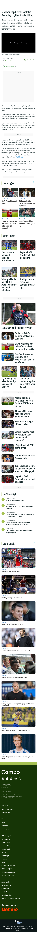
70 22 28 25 (28, 926)
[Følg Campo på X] (20, 778)
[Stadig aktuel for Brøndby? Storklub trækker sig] (27, 272)
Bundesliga (5, 856)
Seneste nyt (6, 812)
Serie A (4, 859)
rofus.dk (25, 928)
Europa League (7, 869)
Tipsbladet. (19, 157)
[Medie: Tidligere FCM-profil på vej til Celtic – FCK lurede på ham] (8, 401)
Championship (6, 849)
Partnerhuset (11, 796)
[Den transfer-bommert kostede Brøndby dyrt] (9, 245)
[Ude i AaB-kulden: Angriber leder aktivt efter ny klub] (27, 371)
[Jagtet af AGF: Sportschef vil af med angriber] (27, 245)
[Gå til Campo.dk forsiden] (11, 774)
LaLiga (4, 852)
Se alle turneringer (8, 875)
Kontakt (4, 892)
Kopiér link (30, 60)
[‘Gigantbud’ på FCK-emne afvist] (8, 448)
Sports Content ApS (6, 784)
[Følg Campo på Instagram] (3, 778)
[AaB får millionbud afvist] (18, 314)
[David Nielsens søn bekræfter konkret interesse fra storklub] (8, 346)
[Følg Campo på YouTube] (15, 778)
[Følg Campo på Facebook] (7, 778)
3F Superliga (6, 839)
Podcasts (5, 826)
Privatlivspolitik (7, 895)
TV (2, 819)
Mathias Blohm (9, 61)
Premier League (7, 846)
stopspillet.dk (8, 928)
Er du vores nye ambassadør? (11, 898)
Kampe (4, 816)
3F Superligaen (10, 66)
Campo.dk (4, 782)
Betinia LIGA (6, 842)
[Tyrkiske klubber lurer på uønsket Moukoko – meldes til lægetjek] (8, 469)
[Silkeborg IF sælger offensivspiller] (8, 424)
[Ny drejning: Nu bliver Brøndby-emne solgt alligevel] (9, 371)
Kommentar (6, 829)
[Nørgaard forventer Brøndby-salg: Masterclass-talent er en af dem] (8, 357)
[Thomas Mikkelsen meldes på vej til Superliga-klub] (8, 414)
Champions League (8, 865)
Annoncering (6, 882)
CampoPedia (6, 889)
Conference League (8, 872)
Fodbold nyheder (7, 809)
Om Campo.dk (6, 885)
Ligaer (4, 822)
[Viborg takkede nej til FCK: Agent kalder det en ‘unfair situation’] (9, 272)
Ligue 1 (4, 862)
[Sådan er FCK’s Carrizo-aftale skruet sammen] (8, 336)
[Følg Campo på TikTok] (11, 778)
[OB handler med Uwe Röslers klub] (8, 458)
